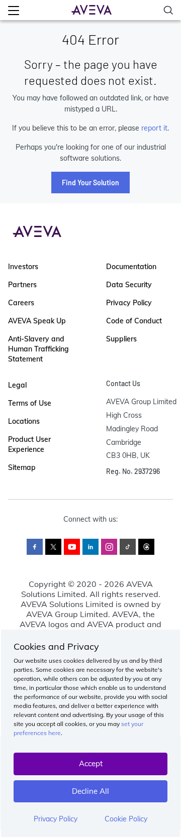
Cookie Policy (126, 818)
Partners (22, 284)
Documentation (131, 266)
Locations (24, 421)
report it (154, 128)
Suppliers (121, 338)
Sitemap (22, 467)
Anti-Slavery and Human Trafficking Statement (38, 349)
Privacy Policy (55, 818)
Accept (91, 763)
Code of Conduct (134, 320)
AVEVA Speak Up (37, 320)
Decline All (90, 791)
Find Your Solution (90, 182)
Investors (23, 266)
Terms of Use (29, 403)
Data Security (129, 284)
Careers (21, 302)
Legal (17, 385)
